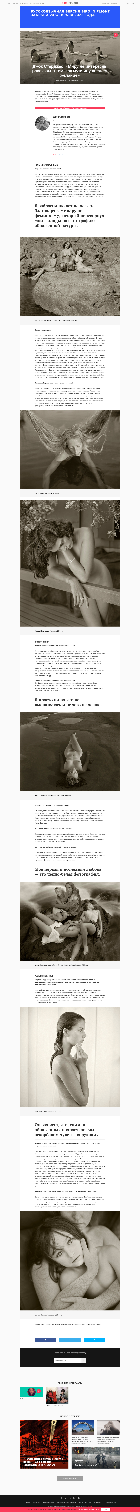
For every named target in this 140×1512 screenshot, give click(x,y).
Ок (106, 1509)
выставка (38, 94)
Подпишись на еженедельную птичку (70, 1353)
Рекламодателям (48, 1502)
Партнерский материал (109, 3)
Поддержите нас (110, 1502)
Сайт (55, 155)
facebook (62, 155)
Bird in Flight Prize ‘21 (37, 3)
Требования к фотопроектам (66, 1502)
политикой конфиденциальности (89, 1509)
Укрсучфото (98, 1502)
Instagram (83, 108)
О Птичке (27, 1502)
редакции (89, 1506)
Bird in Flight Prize (85, 1502)
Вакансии (36, 1502)
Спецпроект (24, 3)
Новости (15, 3)
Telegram (75, 108)
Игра (8, 3)
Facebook (67, 108)
